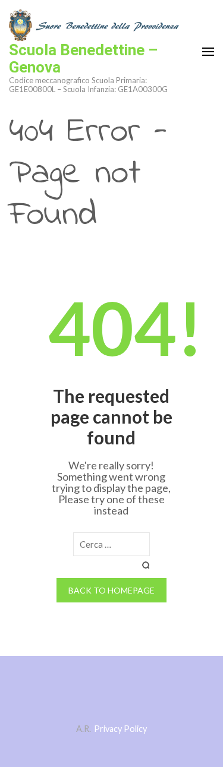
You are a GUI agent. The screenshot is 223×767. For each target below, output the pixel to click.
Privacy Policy (120, 729)
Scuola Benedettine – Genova (83, 58)
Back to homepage (111, 590)
